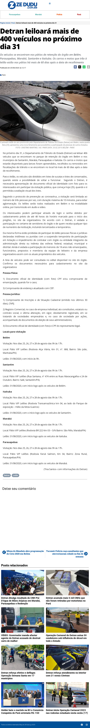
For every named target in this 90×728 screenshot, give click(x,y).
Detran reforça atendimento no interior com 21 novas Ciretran (66, 674)
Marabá (38, 14)
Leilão (15, 475)
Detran (7, 475)
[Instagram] (87, 725)
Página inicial (5, 23)
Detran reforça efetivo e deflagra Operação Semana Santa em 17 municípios (18, 675)
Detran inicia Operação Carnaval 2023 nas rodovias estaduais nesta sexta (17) (67, 711)
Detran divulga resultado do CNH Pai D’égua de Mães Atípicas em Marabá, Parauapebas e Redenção (20, 601)
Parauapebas (14, 14)
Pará (79, 14)
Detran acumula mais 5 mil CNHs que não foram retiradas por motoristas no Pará (66, 601)
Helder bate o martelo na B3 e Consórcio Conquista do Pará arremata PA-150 (22, 711)
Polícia (59, 14)
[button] (75, 66)
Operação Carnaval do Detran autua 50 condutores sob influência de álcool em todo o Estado (66, 638)
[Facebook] (82, 725)
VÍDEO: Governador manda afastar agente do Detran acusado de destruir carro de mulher (20, 638)
